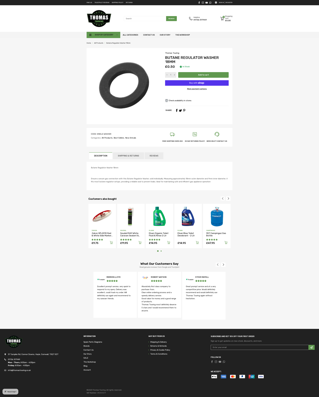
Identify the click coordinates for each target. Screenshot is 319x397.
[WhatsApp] (210, 2)
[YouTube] (206, 2)
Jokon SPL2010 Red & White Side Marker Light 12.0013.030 (101, 235)
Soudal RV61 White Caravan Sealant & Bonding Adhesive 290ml (129, 236)
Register (229, 2)
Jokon (94, 230)
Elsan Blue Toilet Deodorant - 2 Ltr (186, 234)
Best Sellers (118, 138)
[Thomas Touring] (99, 18)
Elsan (151, 230)
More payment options (197, 89)
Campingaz (210, 230)
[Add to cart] (111, 243)
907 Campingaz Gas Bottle (216, 234)
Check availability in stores (180, 100)
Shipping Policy (117, 2)
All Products (107, 138)
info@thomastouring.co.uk (19, 370)
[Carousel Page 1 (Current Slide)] (158, 251)
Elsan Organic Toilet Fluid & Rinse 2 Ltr (158, 234)
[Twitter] (203, 2)
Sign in (221, 2)
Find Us (89, 2)
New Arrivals (130, 138)
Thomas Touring (172, 53)
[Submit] (311, 347)
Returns (129, 2)
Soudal (123, 230)
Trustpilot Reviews (101, 2)
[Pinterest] (184, 110)
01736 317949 (200, 20)
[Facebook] (199, 2)
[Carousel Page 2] (161, 251)
